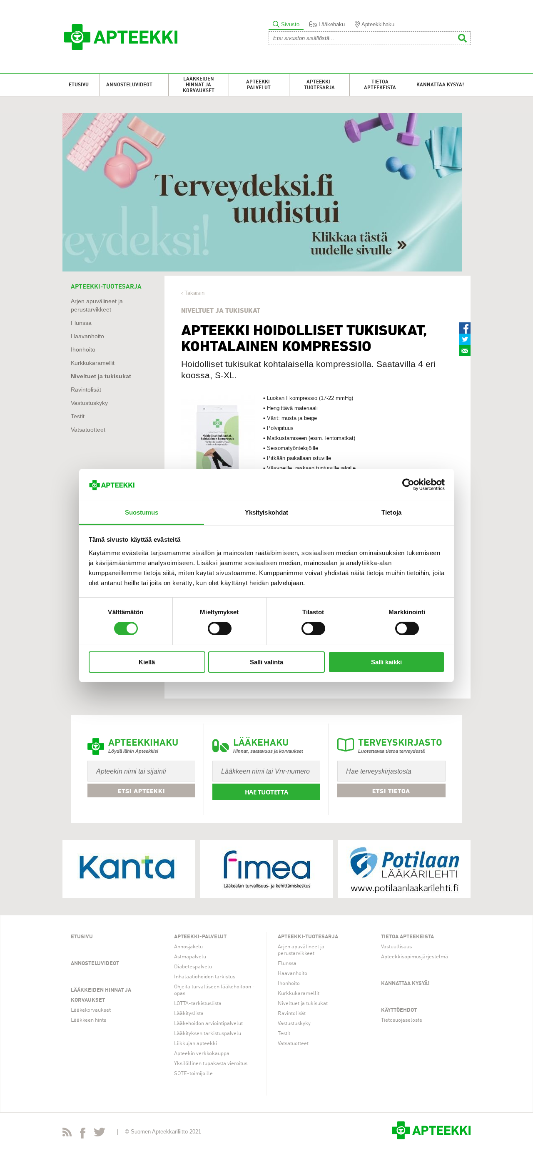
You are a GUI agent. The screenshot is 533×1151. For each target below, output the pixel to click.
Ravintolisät (86, 390)
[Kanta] (129, 869)
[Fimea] (266, 869)
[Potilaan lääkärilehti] (404, 869)
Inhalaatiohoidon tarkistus (204, 977)
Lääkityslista (189, 1013)
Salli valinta (266, 662)
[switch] (220, 628)
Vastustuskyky (89, 403)
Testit (78, 416)
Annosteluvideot (129, 85)
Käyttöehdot (399, 1010)
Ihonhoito (83, 350)
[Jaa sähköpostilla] (465, 350)
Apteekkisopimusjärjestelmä (414, 957)
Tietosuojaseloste (401, 1020)
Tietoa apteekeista (380, 85)
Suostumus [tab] (142, 512)
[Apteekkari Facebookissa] (82, 1135)
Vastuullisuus (396, 947)
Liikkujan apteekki (195, 1043)
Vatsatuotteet (88, 430)
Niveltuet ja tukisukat (101, 376)
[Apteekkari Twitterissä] (99, 1134)
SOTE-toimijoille (193, 1073)
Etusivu (79, 85)
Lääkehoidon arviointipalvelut (208, 1023)
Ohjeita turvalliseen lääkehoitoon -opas (214, 990)
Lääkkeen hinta (89, 1020)
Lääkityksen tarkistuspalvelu (207, 1033)
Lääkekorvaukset (91, 1010)
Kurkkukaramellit (93, 363)
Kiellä (147, 662)
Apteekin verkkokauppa (201, 1053)
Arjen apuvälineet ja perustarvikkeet (301, 950)
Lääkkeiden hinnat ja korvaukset (198, 85)
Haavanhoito (87, 336)
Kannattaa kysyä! (440, 85)
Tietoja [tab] (391, 512)
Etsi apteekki (141, 791)
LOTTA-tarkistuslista (198, 1003)
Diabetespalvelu (193, 967)
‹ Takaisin (192, 293)
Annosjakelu (188, 947)
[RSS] (67, 1134)
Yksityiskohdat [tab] (266, 512)
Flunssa (81, 323)
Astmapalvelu (190, 957)
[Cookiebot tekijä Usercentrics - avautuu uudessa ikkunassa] (408, 484)
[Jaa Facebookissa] (465, 328)
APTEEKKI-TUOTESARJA (106, 287)
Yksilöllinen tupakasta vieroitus (210, 1063)
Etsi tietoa (391, 791)
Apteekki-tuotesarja (319, 85)
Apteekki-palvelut (259, 85)
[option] (266, 192)
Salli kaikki (386, 662)
